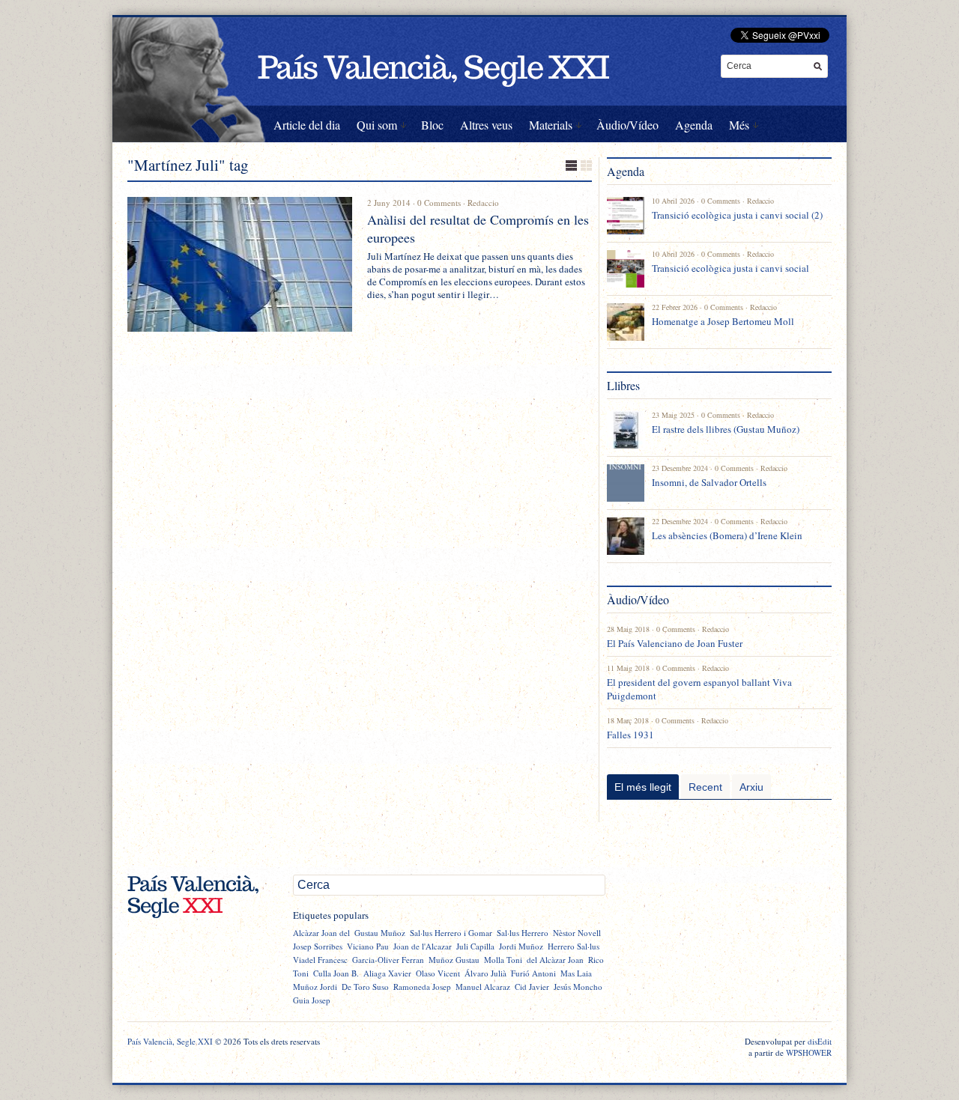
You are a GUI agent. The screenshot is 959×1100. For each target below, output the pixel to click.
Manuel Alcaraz (483, 986)
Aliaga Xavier (387, 973)
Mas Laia (576, 973)
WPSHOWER (809, 1052)
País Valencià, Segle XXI (170, 1041)
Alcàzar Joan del (321, 932)
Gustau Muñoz (379, 932)
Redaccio (483, 202)
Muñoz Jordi (315, 986)
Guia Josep (311, 1000)
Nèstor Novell (577, 932)
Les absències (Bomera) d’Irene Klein (727, 535)
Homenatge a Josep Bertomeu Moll (723, 321)
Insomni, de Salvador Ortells (709, 482)
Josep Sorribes (317, 946)
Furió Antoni (533, 973)
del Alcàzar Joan (555, 959)
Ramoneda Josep (422, 986)
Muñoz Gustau (454, 959)
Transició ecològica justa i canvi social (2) (737, 215)
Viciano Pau (368, 946)
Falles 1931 (630, 734)
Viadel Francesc (320, 959)
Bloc (432, 125)
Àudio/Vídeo (627, 125)
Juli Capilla (475, 946)
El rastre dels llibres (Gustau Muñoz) (725, 429)
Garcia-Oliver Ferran (388, 959)
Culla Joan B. (336, 973)
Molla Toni (503, 959)
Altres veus (486, 125)
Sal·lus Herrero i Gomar (451, 932)
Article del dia (306, 125)
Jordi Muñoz (521, 946)
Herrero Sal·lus (573, 946)
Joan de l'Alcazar (422, 946)
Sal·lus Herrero (522, 932)
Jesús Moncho (578, 986)
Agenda (694, 125)
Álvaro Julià (485, 973)
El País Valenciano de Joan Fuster (674, 643)
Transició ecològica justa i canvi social (730, 268)
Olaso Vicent (438, 973)
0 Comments (439, 202)
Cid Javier (532, 986)
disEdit (820, 1041)
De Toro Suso (365, 986)
